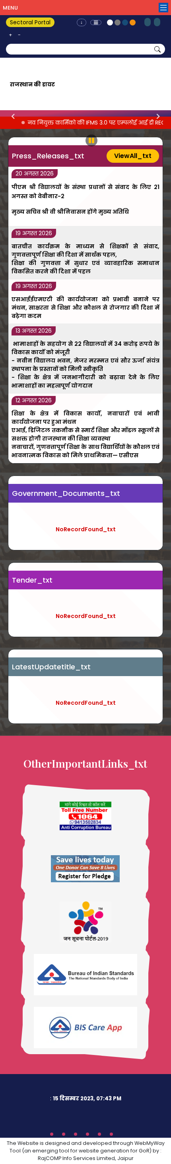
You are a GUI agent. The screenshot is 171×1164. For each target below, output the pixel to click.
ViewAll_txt (133, 155)
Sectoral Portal (30, 22)
